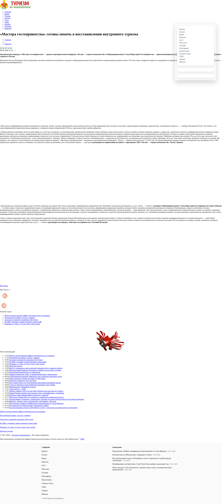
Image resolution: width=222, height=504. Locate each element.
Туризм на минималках (21, 435)
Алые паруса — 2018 (17, 389)
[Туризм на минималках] (15, 8)
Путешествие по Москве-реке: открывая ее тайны (29, 406)
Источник (4, 286)
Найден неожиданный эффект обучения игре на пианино (27, 316)
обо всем (52, 401)
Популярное (46, 476)
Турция (44, 491)
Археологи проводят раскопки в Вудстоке (21, 320)
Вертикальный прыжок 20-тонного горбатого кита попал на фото (35, 370)
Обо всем (45, 469)
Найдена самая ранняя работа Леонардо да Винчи (29, 395)
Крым (44, 458)
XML (82, 439)
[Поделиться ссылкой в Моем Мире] (9, 48)
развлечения (33, 401)
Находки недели (15, 366)
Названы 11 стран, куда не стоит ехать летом (22, 324)
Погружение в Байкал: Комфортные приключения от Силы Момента (36, 403)
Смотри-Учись (47, 483)
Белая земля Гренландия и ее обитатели (24, 372)
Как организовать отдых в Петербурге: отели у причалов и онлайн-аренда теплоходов (43, 408)
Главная (8, 40)
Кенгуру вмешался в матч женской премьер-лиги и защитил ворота (35, 368)
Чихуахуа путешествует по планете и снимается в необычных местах (36, 397)
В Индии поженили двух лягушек (22, 381)
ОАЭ (44, 465)
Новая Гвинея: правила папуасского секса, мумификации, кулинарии (36, 393)
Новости (8, 44)
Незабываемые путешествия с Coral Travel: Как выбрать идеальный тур (140, 464)
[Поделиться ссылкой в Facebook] (4, 48)
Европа (44, 451)
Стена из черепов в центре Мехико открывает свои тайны (32, 385)
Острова (45, 473)
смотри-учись (22, 401)
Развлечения (46, 480)
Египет (44, 455)
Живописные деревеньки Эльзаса (22, 387)
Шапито (12, 401)
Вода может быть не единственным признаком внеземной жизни (35, 383)
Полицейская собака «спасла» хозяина (20, 318)
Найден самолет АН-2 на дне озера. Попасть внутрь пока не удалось (36, 391)
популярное (43, 401)
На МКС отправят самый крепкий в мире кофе (23, 322)
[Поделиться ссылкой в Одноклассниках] (11, 48)
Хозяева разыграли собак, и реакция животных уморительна (33, 374)
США (44, 487)
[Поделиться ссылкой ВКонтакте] (1, 48)
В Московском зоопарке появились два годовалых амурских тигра (35, 376)
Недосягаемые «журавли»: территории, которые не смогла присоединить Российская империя (46, 399)
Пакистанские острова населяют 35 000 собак (27, 379)
